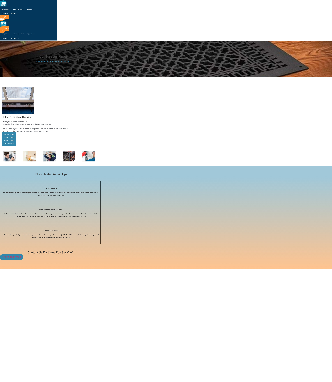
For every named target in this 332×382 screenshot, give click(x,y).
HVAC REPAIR (5, 9)
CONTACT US (15, 13)
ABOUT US (5, 13)
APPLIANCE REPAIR (18, 9)
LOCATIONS (30, 9)
